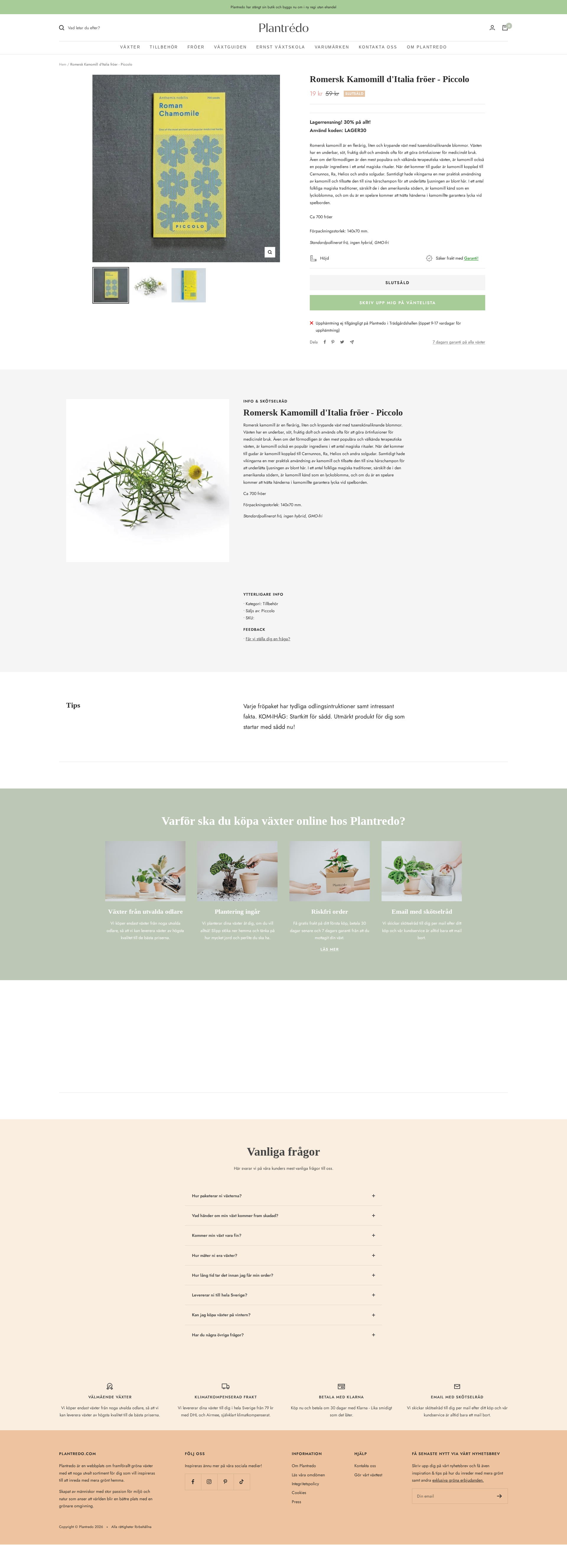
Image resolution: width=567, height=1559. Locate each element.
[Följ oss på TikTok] (242, 1482)
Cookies (299, 1493)
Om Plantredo (427, 47)
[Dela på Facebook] (325, 342)
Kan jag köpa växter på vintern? (221, 1315)
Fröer (196, 47)
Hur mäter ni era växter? (214, 1255)
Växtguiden (230, 47)
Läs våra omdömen (308, 1475)
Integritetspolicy (305, 1484)
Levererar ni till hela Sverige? (219, 1295)
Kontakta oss (378, 47)
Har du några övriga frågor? (218, 1335)
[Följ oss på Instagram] (209, 1482)
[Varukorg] (505, 27)
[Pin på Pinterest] (332, 342)
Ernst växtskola (280, 47)
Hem (62, 64)
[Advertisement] (283, 1024)
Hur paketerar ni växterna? (217, 1196)
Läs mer (329, 949)
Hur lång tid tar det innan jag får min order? (232, 1275)
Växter (130, 47)
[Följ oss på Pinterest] (225, 1482)
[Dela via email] (352, 342)
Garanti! (471, 258)
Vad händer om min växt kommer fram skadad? (235, 1215)
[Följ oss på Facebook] (193, 1482)
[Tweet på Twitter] (342, 342)
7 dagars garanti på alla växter (459, 342)
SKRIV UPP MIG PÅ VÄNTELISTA (397, 303)
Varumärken (332, 47)
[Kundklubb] (492, 27)
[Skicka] (499, 1496)
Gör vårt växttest (368, 1475)
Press (296, 1502)
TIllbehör (164, 47)
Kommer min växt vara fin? (216, 1235)
